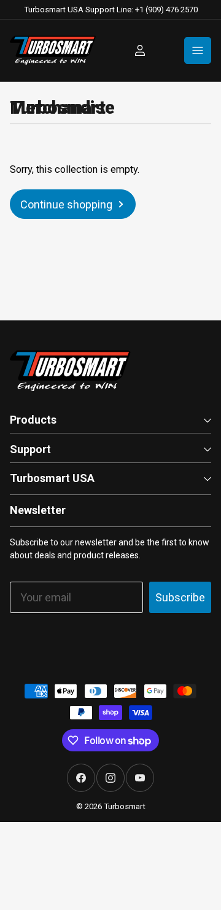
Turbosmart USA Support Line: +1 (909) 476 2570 (111, 9)
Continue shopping (66, 204)
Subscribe (180, 597)
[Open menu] (197, 50)
